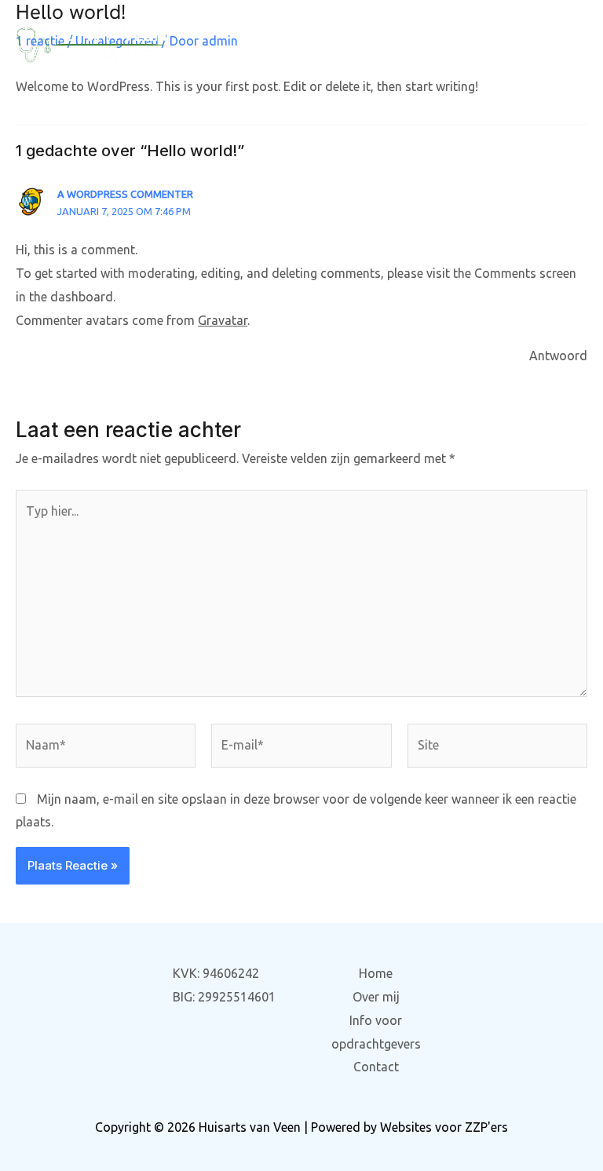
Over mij (376, 997)
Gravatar (222, 320)
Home (376, 973)
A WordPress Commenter (125, 193)
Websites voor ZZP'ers (444, 1127)
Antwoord (558, 355)
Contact (376, 1067)
